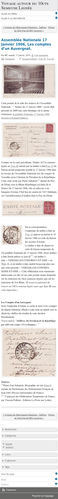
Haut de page (8, 474)
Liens (8, 454)
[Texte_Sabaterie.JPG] (29, 352)
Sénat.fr (47, 385)
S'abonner (10, 460)
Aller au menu (9, 14)
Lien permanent (41, 55)
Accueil (9, 443)
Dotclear (49, 496)
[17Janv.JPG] (29, 208)
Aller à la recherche (13, 18)
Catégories (10, 435)
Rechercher (11, 429)
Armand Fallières (29, 58)
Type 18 (41, 58)
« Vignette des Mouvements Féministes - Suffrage (24, 27)
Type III (50, 58)
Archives (9, 447)
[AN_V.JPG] (29, 81)
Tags (7, 467)
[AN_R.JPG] (29, 140)
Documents (10, 58)
